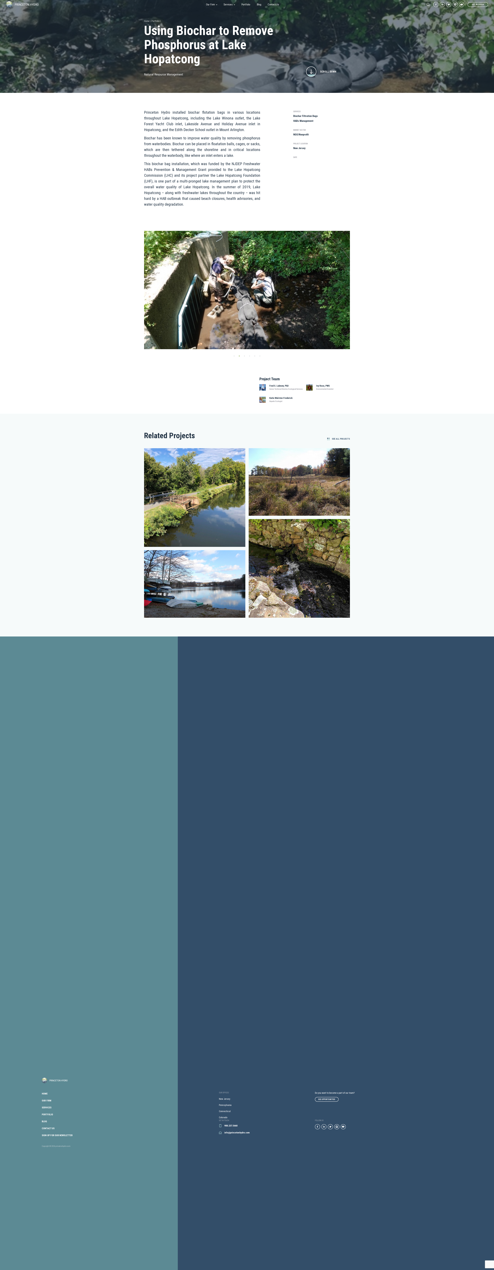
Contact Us (273, 4)
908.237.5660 (230, 1125)
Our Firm (210, 4)
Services (228, 4)
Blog (259, 4)
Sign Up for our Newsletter (57, 1135)
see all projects (341, 439)
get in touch (478, 4)
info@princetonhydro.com (237, 1132)
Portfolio (245, 4)
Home (45, 1094)
